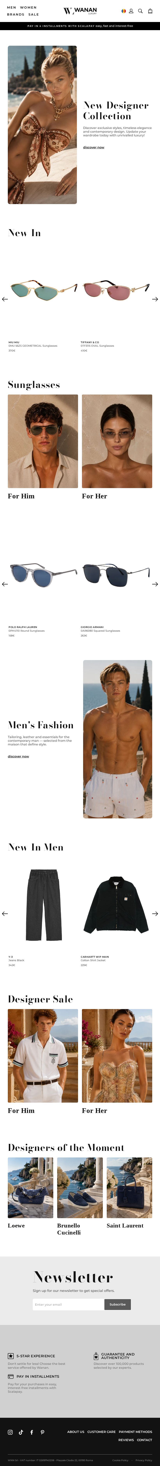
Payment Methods (135, 1432)
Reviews (126, 1440)
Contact (144, 1440)
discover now (93, 147)
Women (28, 7)
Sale (33, 14)
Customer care (101, 1432)
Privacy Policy (144, 1460)
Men (12, 7)
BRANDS (16, 14)
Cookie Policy (120, 1460)
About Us (75, 1432)
